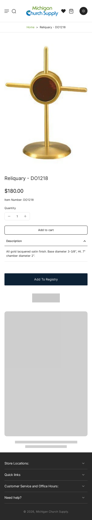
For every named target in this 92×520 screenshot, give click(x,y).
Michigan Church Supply (52, 511)
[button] (46, 230)
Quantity (10, 208)
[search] (14, 10)
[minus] (9, 216)
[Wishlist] (63, 11)
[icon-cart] (71, 10)
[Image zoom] (46, 103)
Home (30, 27)
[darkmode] (83, 11)
